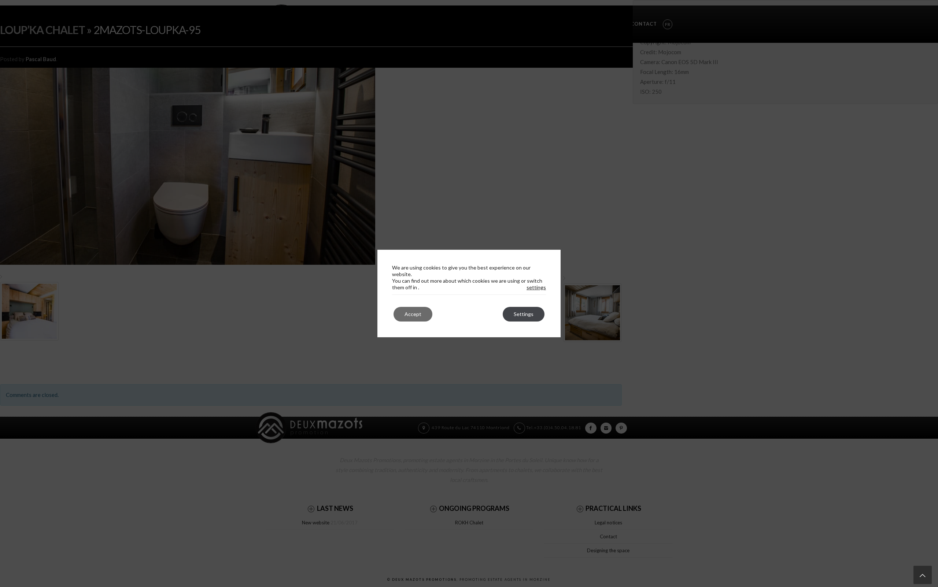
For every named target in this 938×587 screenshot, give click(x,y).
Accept (413, 314)
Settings (523, 314)
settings (536, 287)
